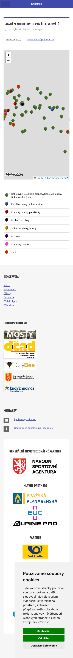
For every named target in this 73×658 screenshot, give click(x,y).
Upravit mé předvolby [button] (44, 645)
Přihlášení (9, 305)
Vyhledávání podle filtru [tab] (40, 39)
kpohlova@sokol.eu (25, 419)
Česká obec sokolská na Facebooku (34, 428)
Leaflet (39, 177)
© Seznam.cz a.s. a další (57, 177)
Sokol (7, 285)
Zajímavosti (10, 289)
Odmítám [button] (43, 638)
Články (7, 293)
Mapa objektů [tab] (13, 39)
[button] (8, 111)
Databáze (9, 297)
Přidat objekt (11, 301)
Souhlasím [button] (43, 631)
